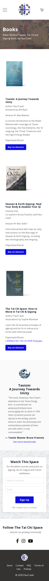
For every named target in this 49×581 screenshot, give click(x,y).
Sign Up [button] (24, 499)
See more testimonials (24, 441)
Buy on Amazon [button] (16, 147)
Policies (27, 569)
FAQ (29, 565)
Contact (20, 565)
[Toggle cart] (42, 10)
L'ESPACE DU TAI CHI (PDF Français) (23, 340)
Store (9, 565)
